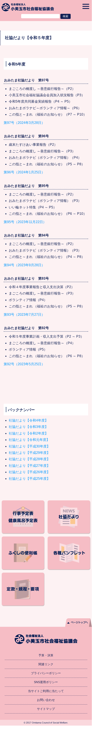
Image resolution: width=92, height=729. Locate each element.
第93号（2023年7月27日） (24, 314)
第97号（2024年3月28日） (24, 123)
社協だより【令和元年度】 (29, 440)
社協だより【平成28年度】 (29, 459)
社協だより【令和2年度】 (28, 433)
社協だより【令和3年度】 (28, 427)
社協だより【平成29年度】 (29, 452)
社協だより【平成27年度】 (29, 465)
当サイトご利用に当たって (46, 691)
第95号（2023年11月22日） (25, 222)
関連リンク (45, 664)
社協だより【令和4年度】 (28, 420)
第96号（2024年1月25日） (24, 172)
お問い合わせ (46, 700)
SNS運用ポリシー (46, 682)
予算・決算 (45, 655)
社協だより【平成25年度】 (29, 478)
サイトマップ (46, 709)
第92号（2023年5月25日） (24, 364)
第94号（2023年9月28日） (24, 265)
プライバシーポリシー (46, 673)
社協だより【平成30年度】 (29, 446)
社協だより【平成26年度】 (29, 472)
